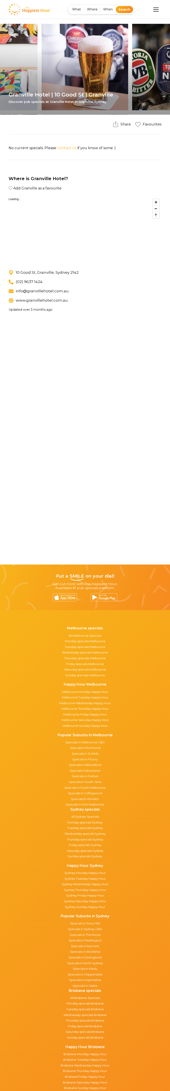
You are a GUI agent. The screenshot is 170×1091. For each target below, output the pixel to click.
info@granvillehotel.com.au (42, 291)
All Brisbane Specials (85, 998)
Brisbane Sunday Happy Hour (85, 1088)
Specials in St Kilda (85, 753)
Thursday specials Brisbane (85, 1020)
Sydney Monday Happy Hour (85, 873)
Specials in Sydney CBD (85, 929)
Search (124, 10)
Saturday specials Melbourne (85, 669)
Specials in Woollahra (85, 951)
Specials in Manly (85, 968)
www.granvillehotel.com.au (42, 300)
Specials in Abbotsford (85, 765)
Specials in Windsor (85, 799)
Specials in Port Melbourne (85, 804)
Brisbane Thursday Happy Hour (85, 1071)
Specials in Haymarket (85, 980)
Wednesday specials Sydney (85, 833)
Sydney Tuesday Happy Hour (85, 878)
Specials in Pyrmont (85, 946)
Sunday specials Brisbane (85, 1037)
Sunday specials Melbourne (85, 675)
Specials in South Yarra (85, 782)
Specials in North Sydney (85, 963)
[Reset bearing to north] (156, 215)
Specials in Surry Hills (85, 923)
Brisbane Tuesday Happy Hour (85, 1059)
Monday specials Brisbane (85, 1003)
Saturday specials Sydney (85, 850)
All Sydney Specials (85, 816)
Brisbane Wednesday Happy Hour (85, 1065)
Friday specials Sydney (85, 845)
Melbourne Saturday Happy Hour (85, 720)
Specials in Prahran (85, 776)
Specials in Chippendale (85, 974)
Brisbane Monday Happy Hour (85, 1054)
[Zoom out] (156, 208)
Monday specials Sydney (85, 822)
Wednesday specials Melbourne (85, 652)
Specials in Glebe (85, 985)
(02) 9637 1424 (29, 281)
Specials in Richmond (85, 748)
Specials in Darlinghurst (85, 957)
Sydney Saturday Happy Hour (85, 901)
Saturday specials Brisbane (85, 1031)
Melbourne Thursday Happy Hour (85, 708)
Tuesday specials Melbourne (85, 647)
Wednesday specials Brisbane (85, 1015)
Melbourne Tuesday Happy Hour (85, 697)
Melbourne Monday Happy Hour (85, 692)
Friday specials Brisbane (85, 1026)
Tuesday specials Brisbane (85, 1009)
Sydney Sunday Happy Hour (85, 907)
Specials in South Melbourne (85, 787)
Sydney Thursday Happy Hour (85, 890)
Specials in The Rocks (85, 935)
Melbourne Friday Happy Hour (85, 714)
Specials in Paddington (85, 940)
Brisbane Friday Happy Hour (85, 1076)
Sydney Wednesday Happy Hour (85, 884)
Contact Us (67, 148)
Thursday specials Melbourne (85, 658)
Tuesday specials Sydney (85, 828)
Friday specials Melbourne (85, 664)
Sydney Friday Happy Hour (85, 895)
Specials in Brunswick (85, 770)
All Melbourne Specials (85, 635)
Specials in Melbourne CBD (85, 742)
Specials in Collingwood (85, 793)
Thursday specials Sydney (85, 839)
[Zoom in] (156, 202)
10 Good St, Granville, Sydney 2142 (47, 272)
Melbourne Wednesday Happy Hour (85, 703)
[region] (85, 230)
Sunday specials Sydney (85, 856)
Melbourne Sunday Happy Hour (85, 725)
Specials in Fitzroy (85, 759)
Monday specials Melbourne (85, 641)
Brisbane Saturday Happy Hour (85, 1082)
